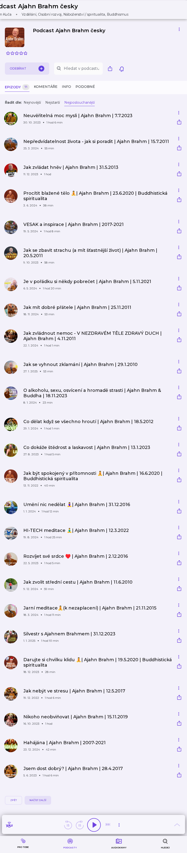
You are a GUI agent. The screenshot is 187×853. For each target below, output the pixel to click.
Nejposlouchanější (79, 102)
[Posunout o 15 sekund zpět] (68, 825)
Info (66, 86)
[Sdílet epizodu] (179, 122)
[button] (62, 9)
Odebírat (18, 68)
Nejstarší (52, 102)
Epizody (16, 87)
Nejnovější (32, 102)
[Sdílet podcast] (111, 68)
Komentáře (45, 86)
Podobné (85, 86)
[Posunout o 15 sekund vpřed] (79, 825)
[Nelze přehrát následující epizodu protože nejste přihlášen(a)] (108, 825)
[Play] (94, 824)
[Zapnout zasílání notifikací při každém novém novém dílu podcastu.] (121, 68)
